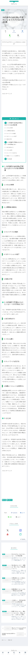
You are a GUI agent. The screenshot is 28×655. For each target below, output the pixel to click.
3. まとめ (9, 158)
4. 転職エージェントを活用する (12, 155)
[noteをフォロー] (20, 534)
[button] (18, 36)
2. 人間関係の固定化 (10, 130)
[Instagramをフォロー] (20, 530)
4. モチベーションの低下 (11, 136)
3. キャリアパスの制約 (10, 133)
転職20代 (10, 499)
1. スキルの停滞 (9, 127)
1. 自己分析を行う (9, 147)
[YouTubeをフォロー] (7, 534)
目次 (13, 118)
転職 (5, 499)
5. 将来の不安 (8, 139)
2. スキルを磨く (9, 150)
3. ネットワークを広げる (11, 153)
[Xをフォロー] (7, 530)
